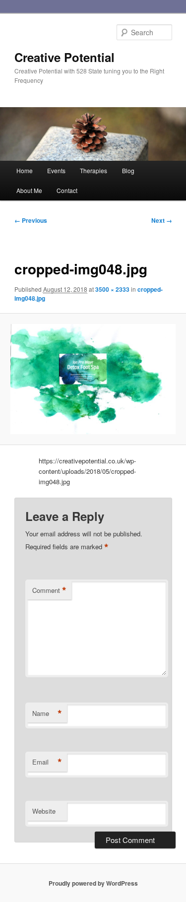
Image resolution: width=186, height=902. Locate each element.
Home (24, 170)
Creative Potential (64, 57)
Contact (67, 190)
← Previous (30, 220)
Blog (128, 170)
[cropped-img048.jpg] (92, 379)
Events (56, 170)
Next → (161, 220)
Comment (49, 590)
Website (44, 811)
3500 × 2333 (112, 289)
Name (47, 713)
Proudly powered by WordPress (93, 883)
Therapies (93, 170)
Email (47, 762)
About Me (29, 190)
